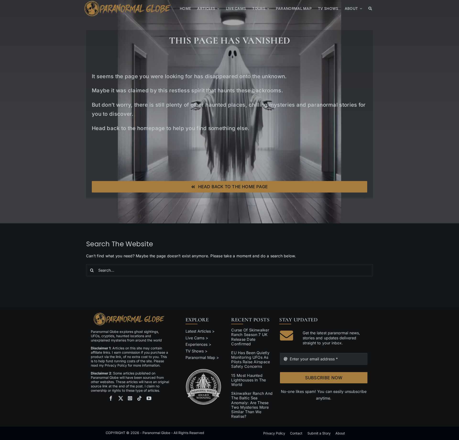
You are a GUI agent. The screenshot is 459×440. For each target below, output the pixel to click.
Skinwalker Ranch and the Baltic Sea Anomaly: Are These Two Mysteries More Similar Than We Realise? (252, 405)
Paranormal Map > (202, 357)
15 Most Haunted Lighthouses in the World (248, 380)
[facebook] (111, 398)
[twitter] (120, 398)
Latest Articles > (200, 331)
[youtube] (149, 398)
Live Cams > (197, 338)
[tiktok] (139, 398)
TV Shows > (197, 351)
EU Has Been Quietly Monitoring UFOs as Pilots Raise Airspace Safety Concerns (250, 359)
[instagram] (130, 398)
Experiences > (198, 344)
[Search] (370, 9)
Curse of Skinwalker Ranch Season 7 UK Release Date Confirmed (250, 337)
